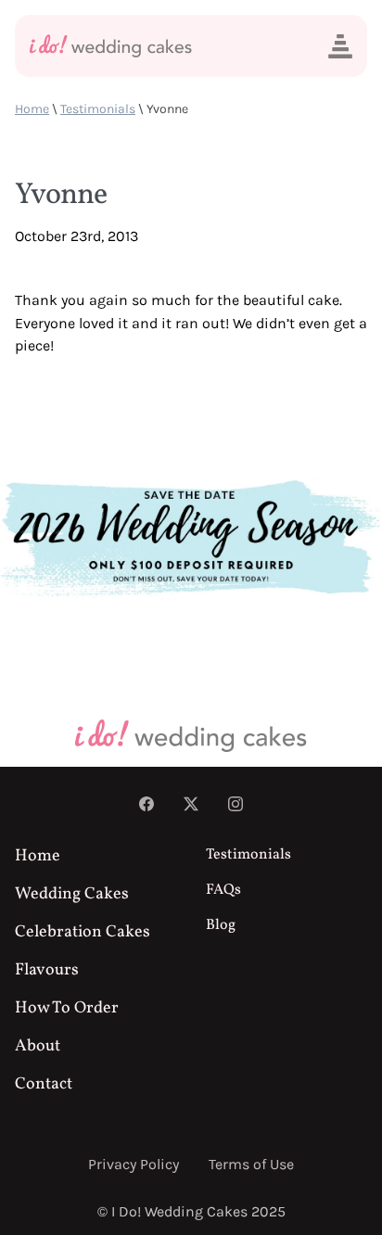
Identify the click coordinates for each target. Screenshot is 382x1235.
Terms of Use (251, 1164)
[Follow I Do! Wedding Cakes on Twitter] (191, 806)
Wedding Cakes (72, 894)
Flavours (47, 970)
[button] (340, 46)
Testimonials (97, 109)
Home (32, 109)
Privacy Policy (133, 1164)
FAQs (223, 890)
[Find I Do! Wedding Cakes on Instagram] (235, 806)
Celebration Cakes (82, 932)
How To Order (67, 1008)
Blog (221, 925)
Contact (43, 1084)
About (37, 1046)
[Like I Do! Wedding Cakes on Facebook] (146, 806)
